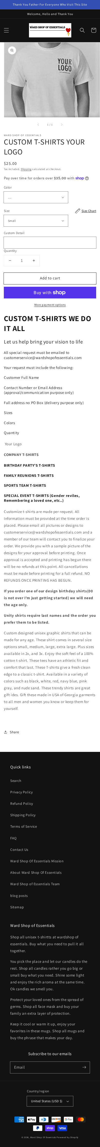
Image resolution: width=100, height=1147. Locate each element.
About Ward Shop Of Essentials (36, 872)
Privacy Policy (21, 792)
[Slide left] (38, 124)
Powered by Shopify (67, 1137)
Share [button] (14, 732)
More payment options (50, 305)
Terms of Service (23, 826)
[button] (6, 30)
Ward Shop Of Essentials (43, 1137)
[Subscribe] (84, 1067)
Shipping (26, 169)
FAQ (13, 838)
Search (16, 780)
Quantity (10, 251)
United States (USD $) (46, 1101)
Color (8, 187)
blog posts (19, 895)
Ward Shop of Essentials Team (35, 884)
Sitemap (17, 907)
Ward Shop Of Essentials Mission (37, 861)
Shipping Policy (23, 815)
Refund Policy (21, 803)
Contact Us (19, 849)
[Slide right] (61, 124)
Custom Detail (14, 233)
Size (50, 211)
